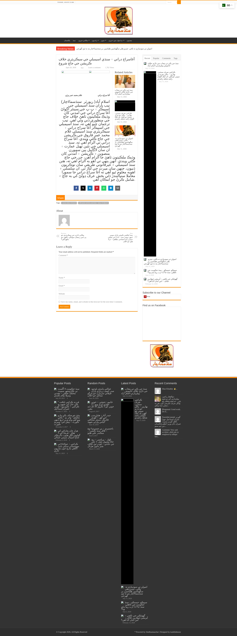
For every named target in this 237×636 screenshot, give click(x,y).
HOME (59, 40)
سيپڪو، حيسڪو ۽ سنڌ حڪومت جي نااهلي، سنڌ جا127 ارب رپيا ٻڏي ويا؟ (162, 271)
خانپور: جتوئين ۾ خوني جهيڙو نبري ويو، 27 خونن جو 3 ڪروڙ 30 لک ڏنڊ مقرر (101, 405)
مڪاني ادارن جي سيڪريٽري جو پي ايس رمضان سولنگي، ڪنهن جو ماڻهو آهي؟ (73, 236)
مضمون (129, 40)
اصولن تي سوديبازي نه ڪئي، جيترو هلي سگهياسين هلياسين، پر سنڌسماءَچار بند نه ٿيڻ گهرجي (114, 49)
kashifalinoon (175, 632)
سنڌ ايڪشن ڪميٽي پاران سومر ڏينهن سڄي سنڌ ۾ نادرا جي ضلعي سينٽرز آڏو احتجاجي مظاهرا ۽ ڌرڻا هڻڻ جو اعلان (120, 237)
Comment (63, 255)
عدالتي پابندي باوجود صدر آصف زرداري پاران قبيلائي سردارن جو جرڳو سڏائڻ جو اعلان (101, 392)
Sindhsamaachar (152, 632)
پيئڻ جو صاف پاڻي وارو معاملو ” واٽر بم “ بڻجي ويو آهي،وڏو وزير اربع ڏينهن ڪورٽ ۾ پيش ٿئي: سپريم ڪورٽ (67, 419)
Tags (175, 58)
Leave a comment (94, 67)
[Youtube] (164, 2)
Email (62, 286)
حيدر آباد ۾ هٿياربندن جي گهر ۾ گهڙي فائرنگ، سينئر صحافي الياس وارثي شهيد (99, 418)
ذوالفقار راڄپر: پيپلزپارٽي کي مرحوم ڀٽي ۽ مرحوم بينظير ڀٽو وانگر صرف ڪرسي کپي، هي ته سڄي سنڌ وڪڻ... (168, 401)
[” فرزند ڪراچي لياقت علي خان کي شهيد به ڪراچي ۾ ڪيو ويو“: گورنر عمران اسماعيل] (55, 402)
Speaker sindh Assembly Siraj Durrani (93, 203)
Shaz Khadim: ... (169, 389)
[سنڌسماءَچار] (118, 20)
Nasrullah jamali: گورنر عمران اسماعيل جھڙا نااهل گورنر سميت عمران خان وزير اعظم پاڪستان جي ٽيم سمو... (168, 421)
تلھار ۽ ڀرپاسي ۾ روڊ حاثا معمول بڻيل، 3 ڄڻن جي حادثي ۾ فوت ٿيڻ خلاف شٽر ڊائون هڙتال (101, 442)
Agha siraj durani (69, 203)
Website (62, 294)
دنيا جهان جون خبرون (116, 40)
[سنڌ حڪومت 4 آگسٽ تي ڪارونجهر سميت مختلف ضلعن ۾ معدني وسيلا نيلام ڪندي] (55, 389)
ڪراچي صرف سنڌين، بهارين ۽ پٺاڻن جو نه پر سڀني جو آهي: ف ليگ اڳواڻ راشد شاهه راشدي (124, 116)
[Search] (179, 2)
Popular (156, 58)
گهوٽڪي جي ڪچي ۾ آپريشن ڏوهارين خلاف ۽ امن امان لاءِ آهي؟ (163, 280)
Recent (147, 58)
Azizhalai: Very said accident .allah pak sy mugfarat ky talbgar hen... (167, 433)
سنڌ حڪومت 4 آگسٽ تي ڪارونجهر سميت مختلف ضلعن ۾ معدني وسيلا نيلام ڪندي (66, 392)
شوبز (103, 40)
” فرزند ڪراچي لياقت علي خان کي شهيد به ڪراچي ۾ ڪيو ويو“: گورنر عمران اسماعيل (66, 405)
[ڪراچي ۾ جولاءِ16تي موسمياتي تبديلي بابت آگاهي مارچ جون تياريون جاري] (55, 444)
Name (62, 278)
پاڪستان (67, 40)
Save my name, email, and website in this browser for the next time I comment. (91, 302)
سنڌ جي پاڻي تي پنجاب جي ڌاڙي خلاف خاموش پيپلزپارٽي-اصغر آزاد (124, 92)
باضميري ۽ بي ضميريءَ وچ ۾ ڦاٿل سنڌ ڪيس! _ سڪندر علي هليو (100, 430)
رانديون (94, 40)
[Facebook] (162, 2)
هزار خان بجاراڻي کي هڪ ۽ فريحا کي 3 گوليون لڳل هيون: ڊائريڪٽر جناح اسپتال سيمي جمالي (67, 434)
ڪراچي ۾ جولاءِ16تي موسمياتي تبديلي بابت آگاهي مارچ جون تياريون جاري (66, 447)
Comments (166, 58)
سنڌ (74, 40)
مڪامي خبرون (83, 40)
